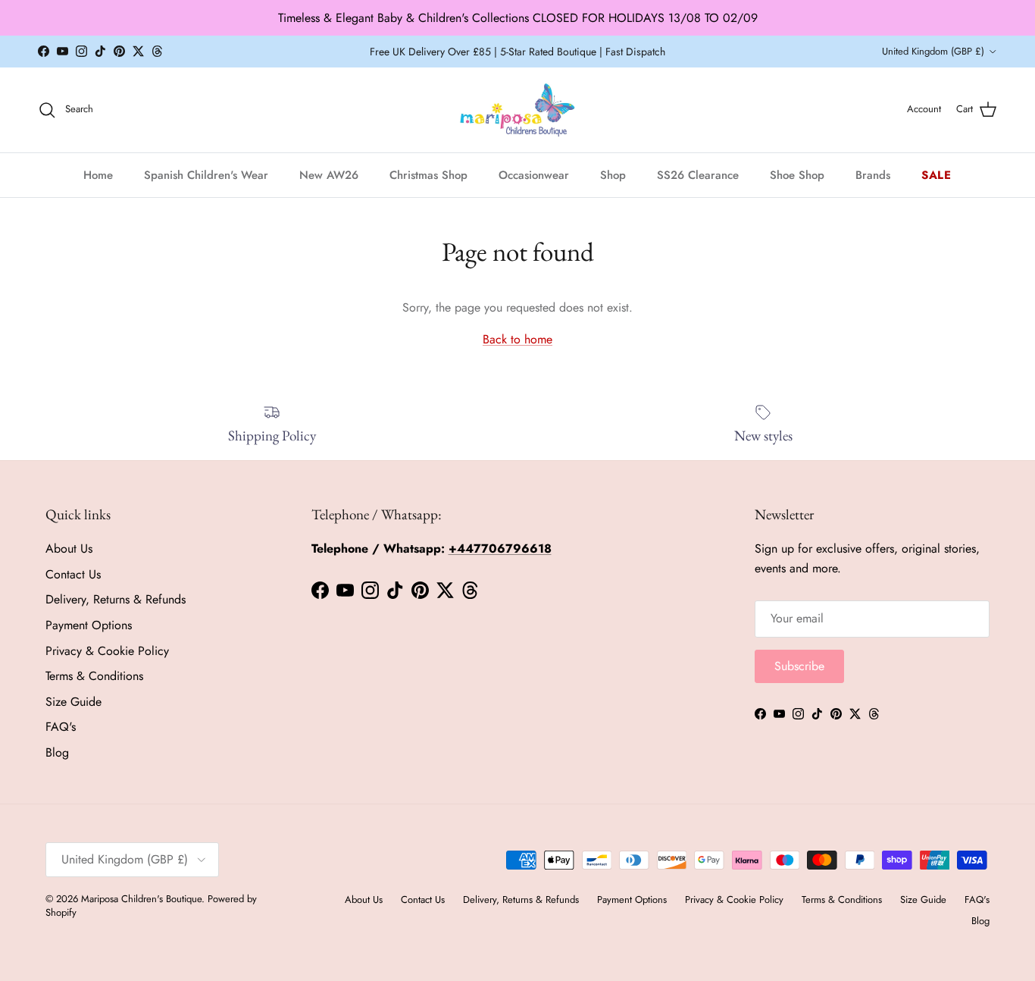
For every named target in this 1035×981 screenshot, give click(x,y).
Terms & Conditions (94, 676)
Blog (57, 752)
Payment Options (88, 625)
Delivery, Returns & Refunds (115, 599)
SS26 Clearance (698, 174)
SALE (936, 174)
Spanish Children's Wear (206, 174)
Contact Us (73, 574)
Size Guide (73, 701)
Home (98, 174)
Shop (613, 174)
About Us (68, 548)
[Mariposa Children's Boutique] (518, 110)
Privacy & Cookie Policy (107, 651)
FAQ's (60, 726)
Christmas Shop (428, 174)
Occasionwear (534, 174)
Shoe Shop (797, 174)
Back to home (517, 339)
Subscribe (799, 666)
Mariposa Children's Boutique (141, 899)
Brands (872, 174)
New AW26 (328, 174)
